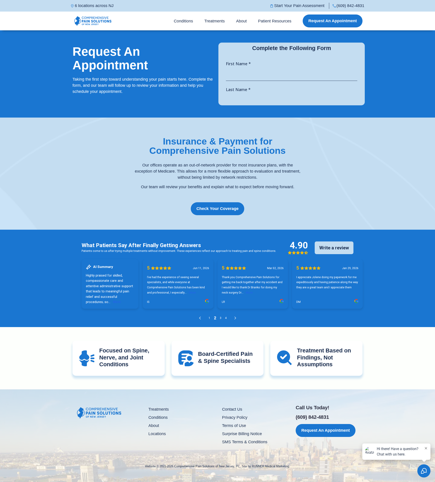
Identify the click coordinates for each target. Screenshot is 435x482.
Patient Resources (274, 21)
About (241, 21)
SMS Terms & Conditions (244, 442)
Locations (157, 433)
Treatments (214, 21)
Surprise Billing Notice (242, 433)
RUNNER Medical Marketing (270, 466)
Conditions (183, 21)
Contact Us (232, 409)
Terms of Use (234, 425)
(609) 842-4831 (312, 417)
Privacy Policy (234, 417)
